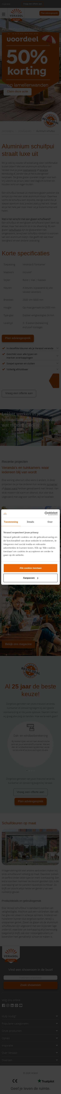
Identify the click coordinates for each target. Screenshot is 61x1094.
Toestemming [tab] (11, 522)
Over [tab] (50, 522)
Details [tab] (30, 522)
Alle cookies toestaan (31, 568)
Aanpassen (29, 578)
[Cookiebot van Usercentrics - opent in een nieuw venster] (45, 513)
